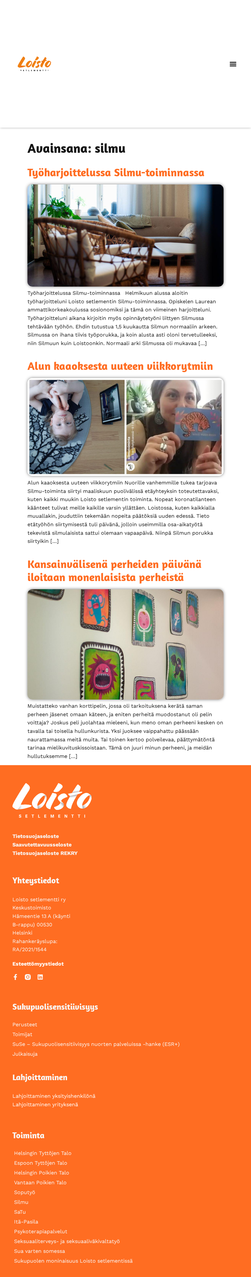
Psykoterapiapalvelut (40, 1231)
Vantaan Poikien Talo (40, 1182)
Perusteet (24, 1024)
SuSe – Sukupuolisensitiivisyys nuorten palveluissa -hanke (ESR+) (96, 1044)
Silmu (21, 1202)
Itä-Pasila (26, 1222)
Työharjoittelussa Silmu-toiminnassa (116, 172)
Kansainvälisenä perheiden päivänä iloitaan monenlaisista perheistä (114, 570)
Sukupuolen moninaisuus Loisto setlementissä (73, 1261)
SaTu (20, 1212)
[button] (233, 63)
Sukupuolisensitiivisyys (55, 1006)
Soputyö (24, 1192)
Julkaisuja (25, 1054)
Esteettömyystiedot (38, 964)
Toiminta (28, 1135)
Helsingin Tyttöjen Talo (43, 1153)
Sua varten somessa (39, 1251)
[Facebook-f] (15, 977)
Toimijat (22, 1034)
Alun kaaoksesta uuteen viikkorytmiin (120, 366)
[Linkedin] (40, 977)
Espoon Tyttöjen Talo (40, 1163)
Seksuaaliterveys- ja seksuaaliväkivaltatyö (67, 1241)
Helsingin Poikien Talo (41, 1173)
